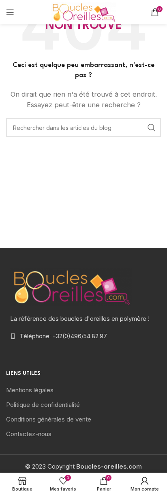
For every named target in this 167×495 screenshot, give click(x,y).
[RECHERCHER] (151, 127)
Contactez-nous (28, 434)
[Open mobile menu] (10, 12)
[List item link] (83, 336)
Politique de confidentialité (43, 405)
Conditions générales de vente (48, 419)
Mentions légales (30, 390)
